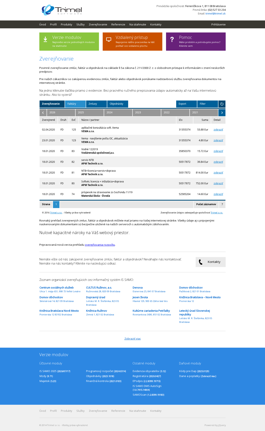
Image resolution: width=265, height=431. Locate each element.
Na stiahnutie (137, 24)
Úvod (42, 24)
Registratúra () (147, 376)
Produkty (66, 24)
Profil (53, 24)
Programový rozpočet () (106, 371)
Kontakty (155, 24)
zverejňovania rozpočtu (100, 245)
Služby (80, 24)
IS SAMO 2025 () (55, 371)
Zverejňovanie (98, 24)
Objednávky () (100, 376)
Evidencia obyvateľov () (149, 371)
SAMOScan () (148, 394)
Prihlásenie (218, 24)
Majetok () (48, 381)
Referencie (118, 24)
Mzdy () (46, 376)
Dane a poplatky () (197, 376)
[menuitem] (44, 24)
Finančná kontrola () (103, 381)
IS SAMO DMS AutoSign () (147, 387)
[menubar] (102, 24)
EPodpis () (146, 381)
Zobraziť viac (132, 338)
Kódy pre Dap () (194, 371)
